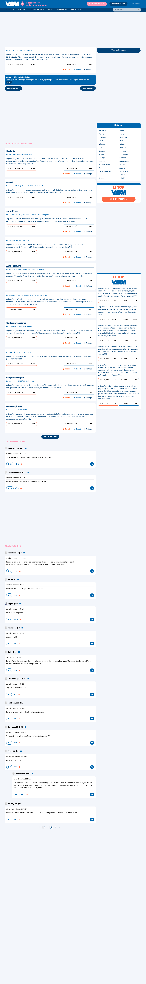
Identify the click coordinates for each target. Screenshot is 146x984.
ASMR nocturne (13, 266)
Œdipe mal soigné (15, 378)
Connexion (136, 4)
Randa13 (11, 751)
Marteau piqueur (14, 407)
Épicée (25, 10)
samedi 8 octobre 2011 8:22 (15, 657)
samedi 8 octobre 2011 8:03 (15, 633)
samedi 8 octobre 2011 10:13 (15, 684)
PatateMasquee (14, 679)
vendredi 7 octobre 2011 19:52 (16, 478)
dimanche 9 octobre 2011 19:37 (16, 809)
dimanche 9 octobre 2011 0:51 (16, 732)
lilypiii (10, 604)
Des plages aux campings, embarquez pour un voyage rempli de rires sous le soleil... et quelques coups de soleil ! (48, 80)
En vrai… (10, 183)
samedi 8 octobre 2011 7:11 (15, 609)
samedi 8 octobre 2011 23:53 (15, 708)
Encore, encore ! (50, 436)
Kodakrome (13, 553)
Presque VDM (75, 10)
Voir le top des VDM (118, 199)
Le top (49, 10)
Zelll (10, 652)
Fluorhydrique (13, 448)
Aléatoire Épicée (38, 10)
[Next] (41, 827)
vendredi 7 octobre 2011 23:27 (16, 558)
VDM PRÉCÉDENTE (13, 88)
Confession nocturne (16, 323)
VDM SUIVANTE (88, 88)
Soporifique (12, 211)
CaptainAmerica (14, 473)
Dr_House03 (13, 727)
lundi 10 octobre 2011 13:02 (22, 779)
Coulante (10, 151)
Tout (8, 10)
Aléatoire (17, 10)
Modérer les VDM (118, 4)
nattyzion (12, 628)
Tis (9, 580)
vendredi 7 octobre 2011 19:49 (16, 454)
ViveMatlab (20, 774)
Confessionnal (61, 10)
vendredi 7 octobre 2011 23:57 (16, 585)
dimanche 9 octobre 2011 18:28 (16, 756)
